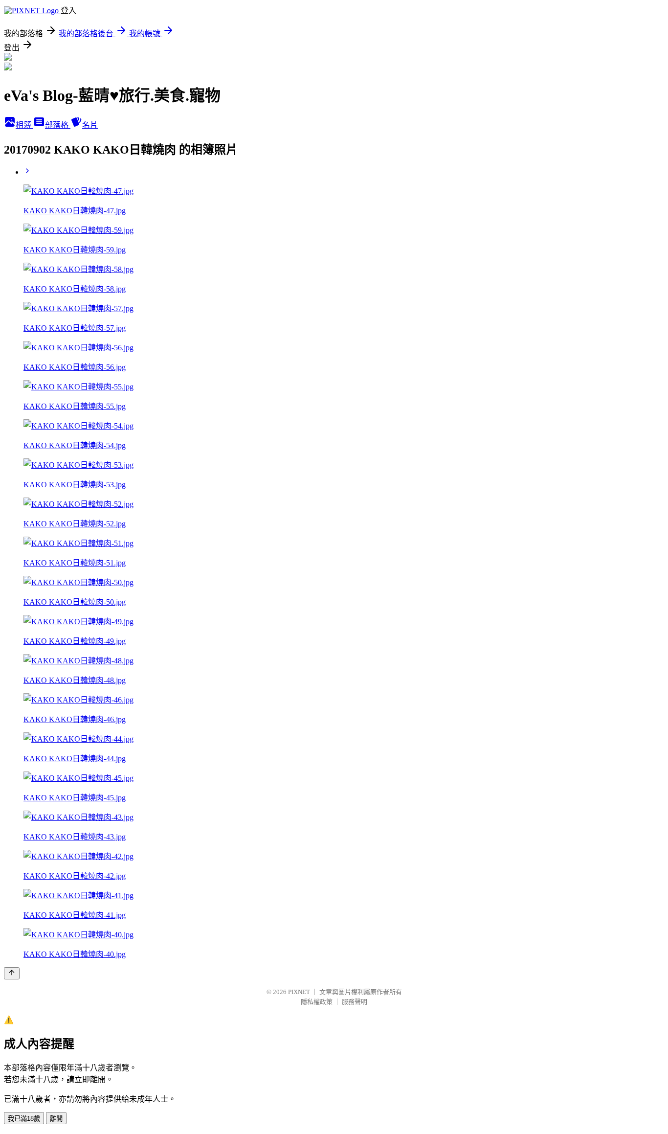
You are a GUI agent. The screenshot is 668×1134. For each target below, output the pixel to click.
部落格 (57, 125)
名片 (90, 125)
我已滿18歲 (24, 1118)
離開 (56, 1118)
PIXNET (299, 992)
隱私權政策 (317, 1001)
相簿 (24, 125)
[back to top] (12, 973)
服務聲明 (354, 1001)
